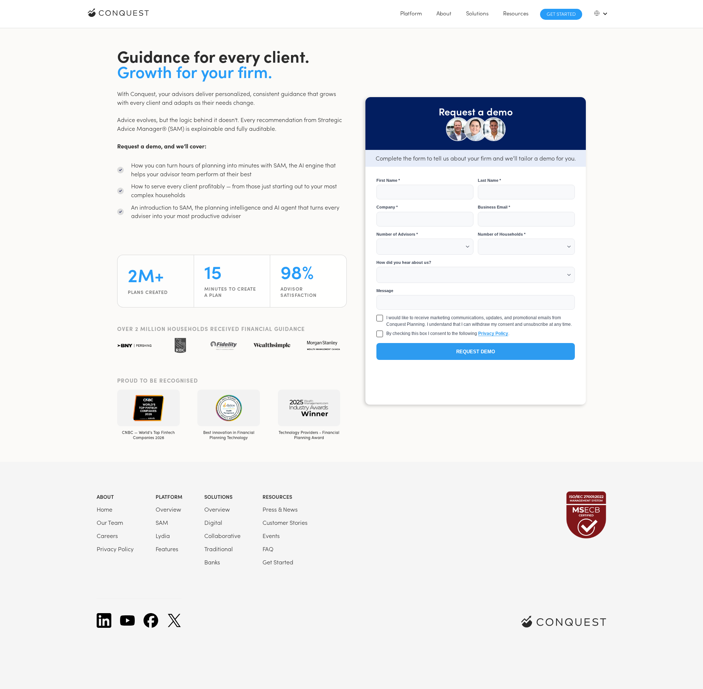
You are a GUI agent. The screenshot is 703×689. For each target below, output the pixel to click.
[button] (411, 13)
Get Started (561, 14)
